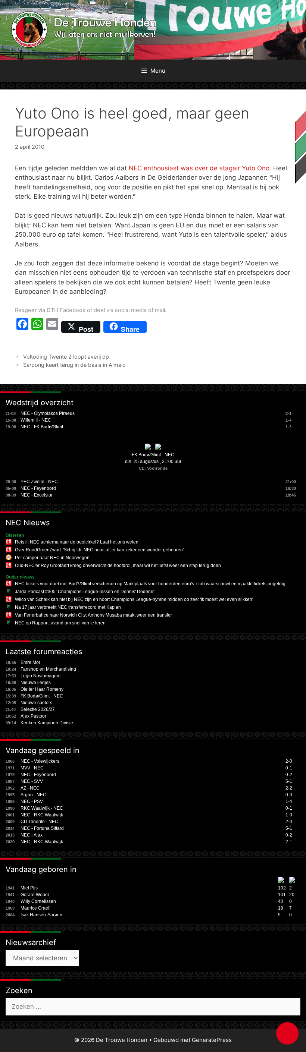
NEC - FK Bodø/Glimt (42, 426)
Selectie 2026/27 (38, 709)
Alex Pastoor (33, 716)
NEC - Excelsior (37, 495)
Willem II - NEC (36, 420)
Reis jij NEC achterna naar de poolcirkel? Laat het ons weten (76, 542)
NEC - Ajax (32, 835)
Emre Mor (30, 662)
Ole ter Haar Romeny (42, 689)
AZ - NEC (30, 788)
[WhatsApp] (37, 327)
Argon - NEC (33, 794)
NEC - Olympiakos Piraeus (48, 413)
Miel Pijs (29, 888)
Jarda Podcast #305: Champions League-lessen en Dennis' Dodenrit (84, 591)
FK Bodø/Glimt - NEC (153, 454)
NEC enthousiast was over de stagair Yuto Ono (199, 168)
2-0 (288, 761)
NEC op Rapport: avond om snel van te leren (60, 623)
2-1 (288, 841)
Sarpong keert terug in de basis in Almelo (74, 365)
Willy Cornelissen (38, 901)
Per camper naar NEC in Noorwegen (52, 557)
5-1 (288, 781)
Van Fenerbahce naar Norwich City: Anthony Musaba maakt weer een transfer (93, 615)
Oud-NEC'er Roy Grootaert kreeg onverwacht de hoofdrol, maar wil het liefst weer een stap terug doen (118, 565)
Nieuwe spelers (36, 702)
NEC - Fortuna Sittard (42, 828)
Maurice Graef (35, 908)
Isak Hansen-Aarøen (41, 914)
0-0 (288, 794)
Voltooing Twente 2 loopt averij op (66, 356)
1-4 (288, 801)
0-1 (288, 768)
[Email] (52, 327)
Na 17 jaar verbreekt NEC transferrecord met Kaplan (68, 607)
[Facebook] (22, 327)
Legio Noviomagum (40, 675)
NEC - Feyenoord (38, 488)
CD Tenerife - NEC (39, 821)
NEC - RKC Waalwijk (42, 815)
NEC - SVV (32, 781)
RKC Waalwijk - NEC (42, 808)
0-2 (288, 774)
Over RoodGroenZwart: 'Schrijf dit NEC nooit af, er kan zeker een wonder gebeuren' (99, 549)
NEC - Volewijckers (40, 761)
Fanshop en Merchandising (48, 669)
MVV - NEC (32, 768)
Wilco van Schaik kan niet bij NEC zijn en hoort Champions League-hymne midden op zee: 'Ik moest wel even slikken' (134, 599)
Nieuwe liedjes (36, 682)
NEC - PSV (32, 801)
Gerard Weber (35, 894)
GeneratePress (212, 1039)
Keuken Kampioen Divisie (47, 722)
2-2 (288, 788)
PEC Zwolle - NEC (39, 481)
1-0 (288, 815)
